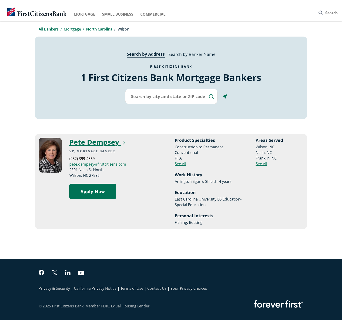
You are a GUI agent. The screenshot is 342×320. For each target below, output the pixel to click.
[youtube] (81, 273)
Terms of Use (132, 288)
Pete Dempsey (95, 142)
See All (180, 163)
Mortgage (84, 14)
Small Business (117, 14)
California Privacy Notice (95, 288)
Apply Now (92, 191)
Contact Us (157, 288)
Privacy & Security (54, 288)
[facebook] (41, 273)
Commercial (152, 14)
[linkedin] (67, 273)
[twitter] (55, 273)
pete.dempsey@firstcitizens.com (97, 164)
